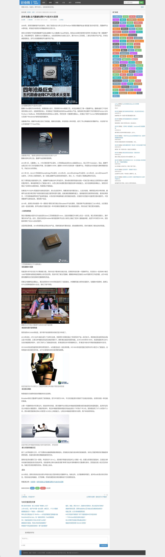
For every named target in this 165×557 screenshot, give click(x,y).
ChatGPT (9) (138, 84)
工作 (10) (130, 74)
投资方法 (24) (132, 35)
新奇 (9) (132, 81)
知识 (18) (137, 44)
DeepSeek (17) (125, 53)
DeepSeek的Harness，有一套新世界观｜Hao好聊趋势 (37, 517)
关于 (70, 2)
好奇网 (29, 2)
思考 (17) (131, 50)
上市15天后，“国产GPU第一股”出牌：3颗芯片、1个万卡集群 (39, 509)
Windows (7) (123, 93)
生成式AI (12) (117, 71)
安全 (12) (139, 68)
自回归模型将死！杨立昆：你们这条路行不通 (134, 145)
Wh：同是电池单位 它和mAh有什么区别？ (34, 520)
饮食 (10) (139, 71)
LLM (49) (140, 20)
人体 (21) (116, 41)
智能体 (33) (116, 29)
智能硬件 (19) (139, 41)
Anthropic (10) (117, 81)
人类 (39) (122, 26)
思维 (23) (130, 38)
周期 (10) (123, 74)
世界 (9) (138, 81)
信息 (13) (123, 65)
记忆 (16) (130, 56)
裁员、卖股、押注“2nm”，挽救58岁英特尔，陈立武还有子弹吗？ (85, 506)
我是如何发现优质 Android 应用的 (76, 523)
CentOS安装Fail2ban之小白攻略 (130, 104)
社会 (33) (137, 26)
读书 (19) (123, 44)
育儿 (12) (132, 68)
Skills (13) (139, 65)
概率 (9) (130, 84)
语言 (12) (125, 71)
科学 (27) (139, 32)
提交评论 (104, 545)
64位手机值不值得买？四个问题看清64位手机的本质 (81, 514)
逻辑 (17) (124, 50)
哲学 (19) (116, 44)
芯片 (37, 488)
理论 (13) (116, 65)
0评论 (61, 20)
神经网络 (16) (138, 56)
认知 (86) (139, 16)
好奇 (50, 2)
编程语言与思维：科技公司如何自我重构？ (34, 523)
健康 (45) (123, 23)
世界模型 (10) (138, 74)
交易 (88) (132, 16)
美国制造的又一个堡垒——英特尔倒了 (32, 511)
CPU (32, 488)
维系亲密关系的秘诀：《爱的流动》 (131, 152)
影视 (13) (138, 62)
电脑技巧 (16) (117, 59)
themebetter (54, 553)
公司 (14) (131, 62)
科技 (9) (125, 81)
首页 (43, 2)
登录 (142, 7)
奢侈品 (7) (116, 96)
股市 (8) (116, 90)
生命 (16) (116, 56)
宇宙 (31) (132, 29)
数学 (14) (134, 59)
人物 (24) (116, 38)
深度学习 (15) (126, 59)
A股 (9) (124, 84)
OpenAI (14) (124, 62)
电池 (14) (116, 62)
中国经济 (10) (117, 77)
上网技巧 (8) (134, 87)
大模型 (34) (130, 26)
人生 (63, 2)
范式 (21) (123, 41)
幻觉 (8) (122, 90)
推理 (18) (130, 47)
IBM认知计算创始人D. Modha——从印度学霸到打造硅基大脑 (39, 514)
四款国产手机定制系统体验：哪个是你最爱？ (34, 526)
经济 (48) (116, 23)
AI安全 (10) (133, 77)
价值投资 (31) (117, 32)
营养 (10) (116, 74)
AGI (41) (116, 26)
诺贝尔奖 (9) (117, 84)
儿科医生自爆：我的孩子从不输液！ (97, 497)
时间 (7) (140, 93)
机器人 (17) (116, 50)
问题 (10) (125, 77)
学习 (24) (116, 35)
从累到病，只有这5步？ (28, 497)
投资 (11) (132, 71)
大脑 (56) (123, 20)
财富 (57, 2)
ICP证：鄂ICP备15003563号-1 (71, 553)
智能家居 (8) (117, 87)
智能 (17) (116, 53)
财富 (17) (138, 50)
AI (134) (126, 16)
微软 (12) (125, 68)
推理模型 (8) (129, 90)
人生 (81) (116, 20)
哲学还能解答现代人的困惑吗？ (131, 119)
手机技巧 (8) (125, 87)
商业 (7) (116, 93)
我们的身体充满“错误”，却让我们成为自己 (133, 111)
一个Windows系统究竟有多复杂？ (76, 517)
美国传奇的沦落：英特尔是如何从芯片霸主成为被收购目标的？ (84, 509)
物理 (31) (139, 29)
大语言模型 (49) (132, 20)
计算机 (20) (130, 41)
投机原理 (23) (138, 38)
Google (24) (124, 35)
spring (116, 104)
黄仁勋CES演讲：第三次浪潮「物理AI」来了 (34, 506)
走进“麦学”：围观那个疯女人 (130, 169)
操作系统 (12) (117, 68)
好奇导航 (78, 2)
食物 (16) (123, 56)
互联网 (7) (137, 90)
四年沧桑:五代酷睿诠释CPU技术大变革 (39, 16)
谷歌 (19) (130, 44)
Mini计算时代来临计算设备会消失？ (76, 520)
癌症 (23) (123, 38)
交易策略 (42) (138, 23)
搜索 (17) (137, 47)
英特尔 (43, 488)
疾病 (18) (123, 47)
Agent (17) (133, 53)
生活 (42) (130, 23)
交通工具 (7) (132, 93)
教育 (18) (116, 47)
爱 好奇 (30, 20)
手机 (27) (132, 32)
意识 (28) (125, 32)
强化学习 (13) (131, 65)
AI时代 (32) (124, 29)
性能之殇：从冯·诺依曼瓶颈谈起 (75, 511)
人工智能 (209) (117, 16)
